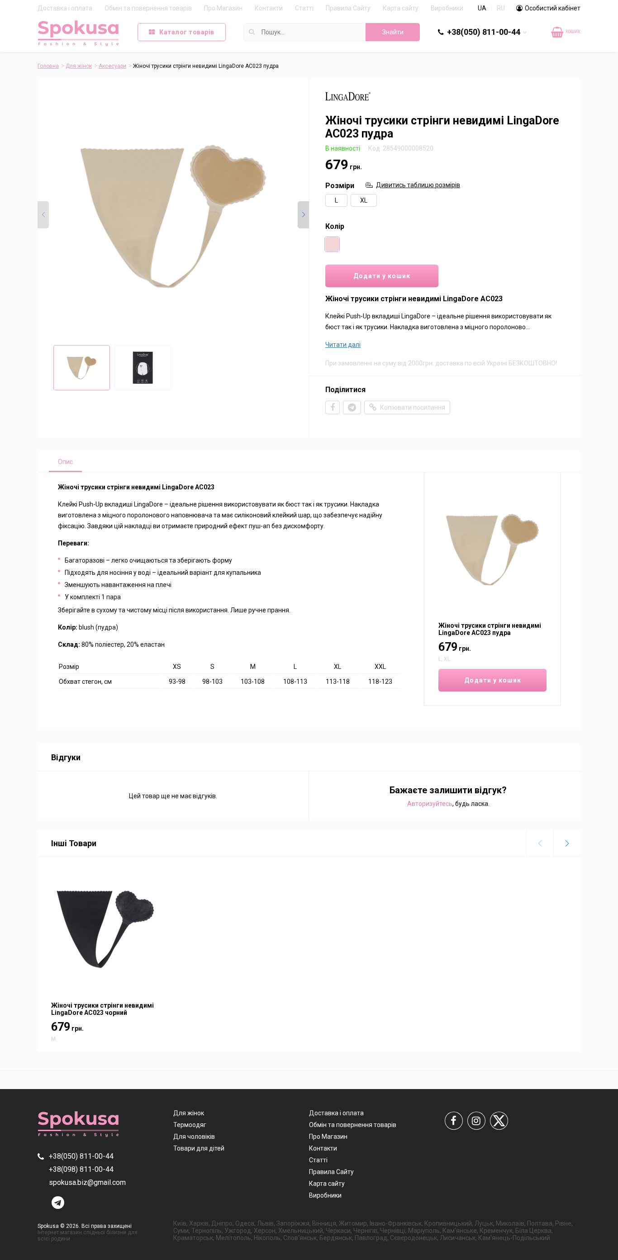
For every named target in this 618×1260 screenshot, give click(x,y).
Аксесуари (112, 66)
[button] (303, 214)
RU (501, 8)
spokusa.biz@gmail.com (87, 1182)
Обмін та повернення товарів (148, 8)
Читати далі (343, 344)
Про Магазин (223, 8)
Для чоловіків (194, 1136)
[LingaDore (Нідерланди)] (348, 103)
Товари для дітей (198, 1148)
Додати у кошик (381, 275)
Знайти (393, 32)
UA (482, 8)
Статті (304, 8)
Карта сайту (400, 8)
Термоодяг (189, 1124)
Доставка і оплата (65, 8)
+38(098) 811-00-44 (489, 50)
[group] (173, 216)
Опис (65, 461)
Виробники (447, 8)
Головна (48, 66)
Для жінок (79, 66)
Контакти (269, 8)
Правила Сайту (348, 8)
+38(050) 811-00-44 (483, 32)
